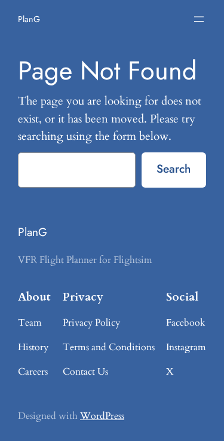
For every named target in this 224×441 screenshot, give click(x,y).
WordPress (102, 415)
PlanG (29, 19)
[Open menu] (199, 19)
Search (174, 168)
